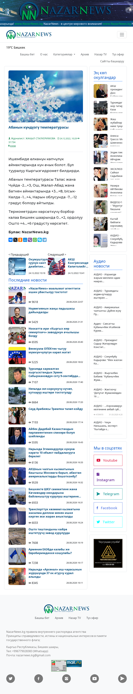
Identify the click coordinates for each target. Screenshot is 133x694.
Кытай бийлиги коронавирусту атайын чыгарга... (119, 225)
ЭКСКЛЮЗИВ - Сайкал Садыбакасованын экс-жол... (121, 174)
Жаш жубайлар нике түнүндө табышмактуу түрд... (118, 126)
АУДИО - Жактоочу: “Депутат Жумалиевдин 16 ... (107, 393)
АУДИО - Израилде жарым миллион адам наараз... (107, 278)
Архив (85, 54)
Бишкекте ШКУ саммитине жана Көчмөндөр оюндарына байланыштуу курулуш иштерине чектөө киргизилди (54, 492)
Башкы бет (27, 54)
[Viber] (30, 240)
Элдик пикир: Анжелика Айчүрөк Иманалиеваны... (120, 157)
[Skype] (40, 240)
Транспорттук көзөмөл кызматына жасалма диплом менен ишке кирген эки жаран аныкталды (54, 512)
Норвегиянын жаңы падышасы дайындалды (52, 310)
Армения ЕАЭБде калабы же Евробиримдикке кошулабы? (50, 551)
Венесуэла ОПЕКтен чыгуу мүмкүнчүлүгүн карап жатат (50, 350)
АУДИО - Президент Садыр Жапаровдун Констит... (105, 343)
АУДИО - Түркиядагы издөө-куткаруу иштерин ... (106, 294)
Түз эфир (118, 54)
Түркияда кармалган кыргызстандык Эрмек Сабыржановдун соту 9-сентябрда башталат (53, 372)
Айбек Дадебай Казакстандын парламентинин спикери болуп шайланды (52, 432)
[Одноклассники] (20, 240)
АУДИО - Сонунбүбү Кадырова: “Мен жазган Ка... (116, 244)
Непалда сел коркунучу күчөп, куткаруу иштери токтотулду (51, 390)
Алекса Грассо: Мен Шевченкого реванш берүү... (117, 142)
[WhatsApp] (35, 240)
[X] (15, 240)
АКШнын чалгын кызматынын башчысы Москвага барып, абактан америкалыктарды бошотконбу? (55, 472)
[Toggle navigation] (122, 34)
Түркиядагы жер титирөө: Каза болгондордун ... (118, 109)
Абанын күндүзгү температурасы (38, 127)
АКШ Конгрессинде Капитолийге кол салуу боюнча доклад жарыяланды (78, 263)
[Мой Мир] (25, 240)
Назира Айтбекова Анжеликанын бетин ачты (118, 191)
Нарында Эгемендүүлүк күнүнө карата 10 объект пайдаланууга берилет (52, 452)
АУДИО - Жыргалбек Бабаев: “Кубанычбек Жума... (106, 376)
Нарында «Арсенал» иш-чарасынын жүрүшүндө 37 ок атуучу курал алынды (55, 573)
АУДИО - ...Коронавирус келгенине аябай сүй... (108, 407)
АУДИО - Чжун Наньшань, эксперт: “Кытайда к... (106, 426)
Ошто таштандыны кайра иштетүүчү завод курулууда (49, 531)
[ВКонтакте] (10, 240)
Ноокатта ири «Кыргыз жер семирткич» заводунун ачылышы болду (54, 332)
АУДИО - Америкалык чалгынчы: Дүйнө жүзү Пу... (107, 311)
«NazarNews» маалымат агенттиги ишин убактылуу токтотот (54, 290)
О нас (44, 54)
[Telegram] (44, 240)
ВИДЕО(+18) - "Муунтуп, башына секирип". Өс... (117, 209)
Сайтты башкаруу (112, 61)
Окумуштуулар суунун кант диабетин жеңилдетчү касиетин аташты (40, 263)
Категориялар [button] (63, 54)
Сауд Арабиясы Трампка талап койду (56, 409)
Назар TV (100, 54)
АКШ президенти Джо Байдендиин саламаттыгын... (120, 92)
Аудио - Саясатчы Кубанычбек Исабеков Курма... (107, 327)
